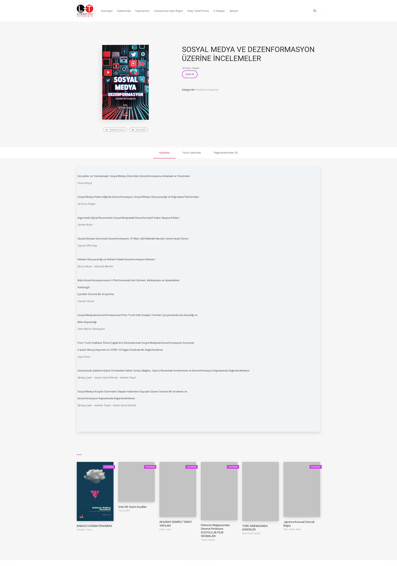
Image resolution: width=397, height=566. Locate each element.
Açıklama (164, 152)
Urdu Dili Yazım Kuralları (132, 506)
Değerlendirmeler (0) (226, 152)
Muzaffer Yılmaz (84, 529)
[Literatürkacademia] (85, 11)
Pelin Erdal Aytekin (251, 533)
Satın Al (189, 74)
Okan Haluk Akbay (292, 529)
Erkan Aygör (165, 529)
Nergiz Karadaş (208, 539)
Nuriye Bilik (124, 510)
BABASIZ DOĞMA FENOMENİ (94, 526)
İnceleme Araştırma (207, 89)
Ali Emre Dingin (190, 68)
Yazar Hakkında (192, 152)
